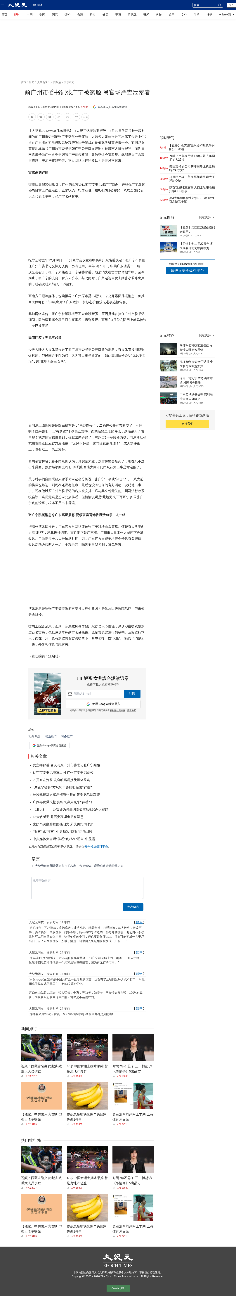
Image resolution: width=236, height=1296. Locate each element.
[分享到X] (49, 117)
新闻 (31, 82)
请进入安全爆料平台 (187, 271)
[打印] (67, 117)
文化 (184, 14)
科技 (159, 14)
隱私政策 (131, 711)
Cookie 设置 (118, 1288)
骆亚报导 (51, 736)
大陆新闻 (42, 82)
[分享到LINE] (41, 117)
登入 (231, 5)
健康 (105, 14)
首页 (4, 14)
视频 (118, 14)
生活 (197, 14)
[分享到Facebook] (32, 117)
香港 (93, 14)
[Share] (23, 1076)
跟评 (139, 922)
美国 (42, 14)
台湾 (80, 14)
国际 (55, 14)
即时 (17, 14)
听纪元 (132, 14)
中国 (30, 14)
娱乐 (171, 14)
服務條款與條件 (117, 711)
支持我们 (187, 423)
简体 (39, 4)
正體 (33, 5)
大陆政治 (56, 82)
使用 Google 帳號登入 (106, 704)
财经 (146, 14)
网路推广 (67, 736)
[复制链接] (58, 117)
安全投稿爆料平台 (96, 846)
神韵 (209, 14)
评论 (67, 14)
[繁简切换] (85, 117)
